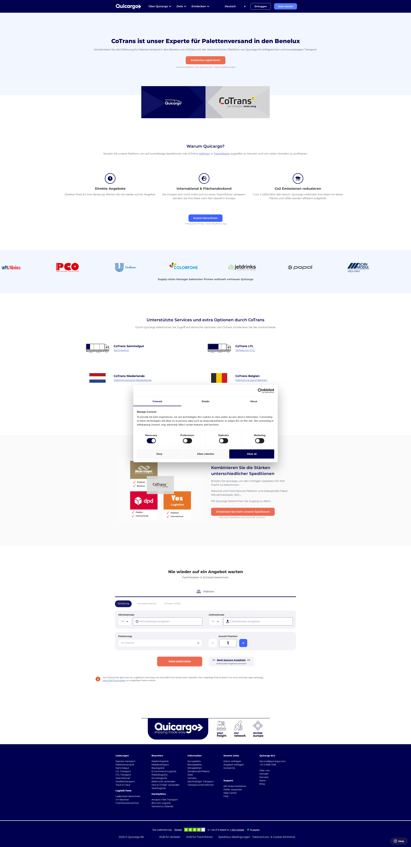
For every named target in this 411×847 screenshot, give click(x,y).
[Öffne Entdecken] (208, 6)
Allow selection (205, 453)
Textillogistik (159, 788)
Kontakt (263, 773)
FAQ (225, 796)
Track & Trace (123, 784)
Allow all (252, 453)
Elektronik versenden (163, 781)
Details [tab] (206, 401)
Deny (159, 453)
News (262, 780)
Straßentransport (125, 781)
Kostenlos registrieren (205, 60)
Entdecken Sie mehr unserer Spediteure (243, 511)
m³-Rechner (122, 799)
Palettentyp (125, 636)
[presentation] (167, 621)
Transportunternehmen (201, 784)
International (123, 778)
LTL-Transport (123, 771)
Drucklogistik (159, 778)
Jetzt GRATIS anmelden (114, 680)
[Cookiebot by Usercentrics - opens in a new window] (260, 390)
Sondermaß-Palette (199, 771)
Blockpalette (195, 764)
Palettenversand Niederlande (133, 380)
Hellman (204, 153)
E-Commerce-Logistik (164, 771)
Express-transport (125, 761)
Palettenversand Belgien (251, 380)
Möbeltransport (160, 764)
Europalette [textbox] (127, 642)
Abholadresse (126, 615)
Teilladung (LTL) (245, 350)
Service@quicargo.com (272, 761)
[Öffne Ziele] (185, 6)
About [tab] (253, 401)
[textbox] (125, 621)
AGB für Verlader (169, 836)
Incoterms (229, 768)
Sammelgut (121, 350)
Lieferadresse (216, 615)
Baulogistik (158, 768)
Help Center (230, 792)
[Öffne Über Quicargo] (170, 6)
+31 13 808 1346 (267, 764)
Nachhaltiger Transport (201, 781)
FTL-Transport (123, 774)
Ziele (190, 774)
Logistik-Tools (123, 790)
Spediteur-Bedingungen (234, 836)
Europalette (194, 761)
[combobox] (124, 621)
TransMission (222, 153)
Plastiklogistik (159, 774)
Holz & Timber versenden (165, 784)
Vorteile (192, 778)
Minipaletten (195, 768)
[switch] (187, 440)
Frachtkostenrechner (127, 803)
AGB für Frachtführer (199, 836)
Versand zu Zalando (162, 806)
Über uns (264, 770)
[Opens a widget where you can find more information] (399, 841)
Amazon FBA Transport (165, 799)
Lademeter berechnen (128, 796)
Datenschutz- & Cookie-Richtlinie (273, 836)
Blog (262, 783)
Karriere (263, 777)
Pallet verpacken (232, 789)
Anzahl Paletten (228, 636)
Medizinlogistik (160, 761)
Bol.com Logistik (161, 803)
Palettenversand (125, 764)
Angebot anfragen (233, 764)
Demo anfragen (232, 761)
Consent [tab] (157, 401)
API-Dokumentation (234, 786)
